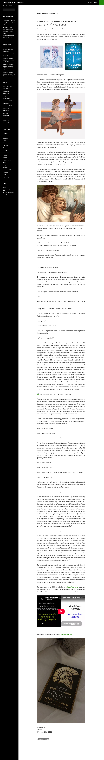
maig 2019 (6, 108)
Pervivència (6, 177)
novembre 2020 (7, 101)
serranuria (57, 29)
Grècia (48, 21)
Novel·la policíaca (7, 170)
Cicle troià (41, 21)
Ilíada (4, 162)
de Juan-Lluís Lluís (8, 31)
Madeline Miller (44, 739)
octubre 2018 (6, 110)
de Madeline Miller (8, 68)
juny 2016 (5, 118)
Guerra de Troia (56, 21)
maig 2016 (6, 120)
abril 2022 (5, 88)
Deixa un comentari (70, 29)
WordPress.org (7, 195)
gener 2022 (6, 93)
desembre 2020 (7, 98)
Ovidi (4, 174)
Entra (4, 187)
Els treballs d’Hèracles (9, 20)
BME (4, 135)
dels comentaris (8, 192)
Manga (5, 165)
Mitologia (72, 21)
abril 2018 (5, 113)
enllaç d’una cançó (72, 587)
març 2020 (6, 103)
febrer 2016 (6, 123)
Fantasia (5, 145)
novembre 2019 (7, 106)
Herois (65, 21)
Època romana (7, 143)
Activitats (5, 133)
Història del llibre (7, 160)
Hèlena (5, 155)
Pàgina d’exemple (93, 2)
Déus (4, 140)
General (5, 148)
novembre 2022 (7, 86)
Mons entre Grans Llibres (13, 2)
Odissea (5, 172)
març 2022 (6, 91)
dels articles (7, 190)
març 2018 (6, 115)
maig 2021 (6, 96)
